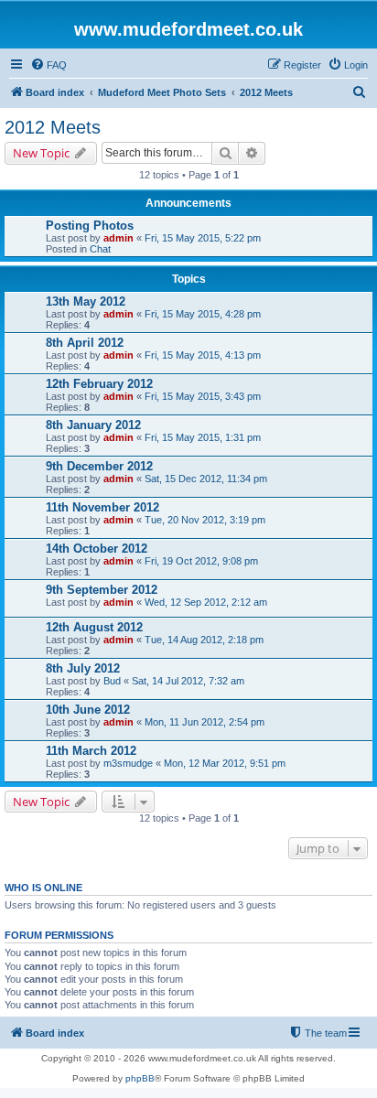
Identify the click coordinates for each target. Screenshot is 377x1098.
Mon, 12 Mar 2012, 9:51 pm (224, 763)
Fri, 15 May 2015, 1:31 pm (203, 437)
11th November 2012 (102, 507)
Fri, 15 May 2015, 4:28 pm (203, 313)
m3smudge (128, 763)
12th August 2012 (94, 627)
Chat (100, 248)
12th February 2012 (99, 384)
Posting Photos (90, 225)
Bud (112, 680)
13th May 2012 (85, 301)
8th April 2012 (85, 343)
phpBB (140, 1078)
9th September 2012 (101, 590)
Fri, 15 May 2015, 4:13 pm (203, 355)
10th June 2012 (88, 709)
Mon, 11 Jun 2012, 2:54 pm (204, 721)
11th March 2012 (91, 751)
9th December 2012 (99, 466)
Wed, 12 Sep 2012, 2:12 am (206, 602)
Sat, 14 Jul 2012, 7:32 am (188, 680)
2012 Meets (53, 127)
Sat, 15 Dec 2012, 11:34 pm (206, 478)
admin (118, 237)
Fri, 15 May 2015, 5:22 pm (203, 237)
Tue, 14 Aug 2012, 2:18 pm (204, 639)
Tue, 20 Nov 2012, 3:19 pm (205, 519)
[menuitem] (48, 65)
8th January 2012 (93, 425)
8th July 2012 (83, 668)
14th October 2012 (96, 548)
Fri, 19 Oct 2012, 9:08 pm (201, 560)
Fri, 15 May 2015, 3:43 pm (203, 396)
